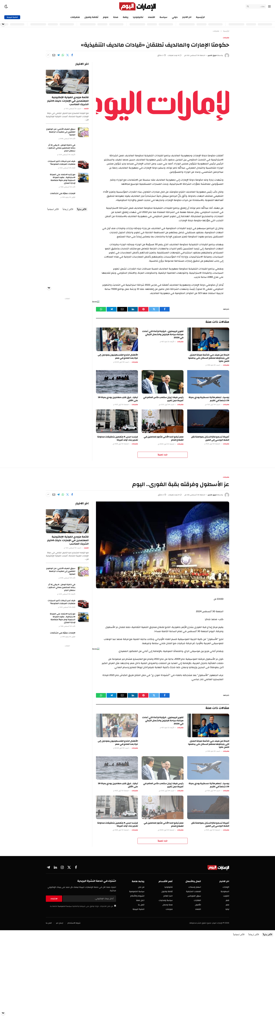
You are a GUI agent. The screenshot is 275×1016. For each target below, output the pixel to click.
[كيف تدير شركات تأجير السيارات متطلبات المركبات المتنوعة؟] (83, 164)
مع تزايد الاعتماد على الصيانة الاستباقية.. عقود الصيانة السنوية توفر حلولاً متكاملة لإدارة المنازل (62, 179)
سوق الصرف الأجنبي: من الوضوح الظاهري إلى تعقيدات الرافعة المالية (60, 132)
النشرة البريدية (12, 17)
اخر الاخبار (186, 17)
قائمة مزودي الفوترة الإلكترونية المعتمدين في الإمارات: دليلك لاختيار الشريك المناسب (68, 101)
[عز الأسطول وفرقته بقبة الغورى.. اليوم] (162, 544)
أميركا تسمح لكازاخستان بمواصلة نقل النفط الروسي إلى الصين (210, 438)
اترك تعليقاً (162, 454)
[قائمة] (269, 6)
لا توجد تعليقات (173, 55)
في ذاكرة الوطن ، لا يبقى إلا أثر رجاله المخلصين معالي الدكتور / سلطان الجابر (61, 148)
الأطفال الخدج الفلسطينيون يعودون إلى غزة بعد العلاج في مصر (118, 356)
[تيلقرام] (58, 55)
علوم (106, 17)
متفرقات (75, 17)
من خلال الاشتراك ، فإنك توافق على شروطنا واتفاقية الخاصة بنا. (81, 906)
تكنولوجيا (138, 17)
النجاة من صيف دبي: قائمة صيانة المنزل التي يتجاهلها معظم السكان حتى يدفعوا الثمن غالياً (208, 358)
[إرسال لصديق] (54, 55)
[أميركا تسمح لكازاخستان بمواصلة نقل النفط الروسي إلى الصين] (208, 421)
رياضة (125, 17)
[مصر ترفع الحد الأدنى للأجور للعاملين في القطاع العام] (163, 421)
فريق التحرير (212, 55)
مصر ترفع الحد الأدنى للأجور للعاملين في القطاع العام (164, 438)
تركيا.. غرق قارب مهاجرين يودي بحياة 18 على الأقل (118, 399)
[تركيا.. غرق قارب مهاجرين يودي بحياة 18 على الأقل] (117, 382)
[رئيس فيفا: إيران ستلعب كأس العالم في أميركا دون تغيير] (163, 382)
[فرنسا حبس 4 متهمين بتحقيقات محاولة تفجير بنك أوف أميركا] (117, 421)
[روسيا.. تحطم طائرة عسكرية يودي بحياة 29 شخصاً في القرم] (208, 382)
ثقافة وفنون (91, 17)
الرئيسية (200, 17)
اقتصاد (151, 17)
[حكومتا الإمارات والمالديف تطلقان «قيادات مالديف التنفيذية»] (162, 105)
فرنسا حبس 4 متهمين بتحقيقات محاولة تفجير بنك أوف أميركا (117, 438)
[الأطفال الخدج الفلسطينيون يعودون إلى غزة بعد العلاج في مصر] (117, 339)
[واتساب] (63, 55)
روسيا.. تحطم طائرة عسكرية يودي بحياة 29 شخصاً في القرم (209, 399)
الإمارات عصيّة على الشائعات (62, 193)
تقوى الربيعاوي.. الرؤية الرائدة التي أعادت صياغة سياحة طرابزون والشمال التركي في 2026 (162, 334)
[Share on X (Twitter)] (67, 55)
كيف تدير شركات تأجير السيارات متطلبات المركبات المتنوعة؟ (61, 163)
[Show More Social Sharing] (48, 55)
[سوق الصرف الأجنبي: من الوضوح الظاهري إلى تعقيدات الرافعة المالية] (83, 132)
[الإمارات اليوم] (137, 6)
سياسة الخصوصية (64, 906)
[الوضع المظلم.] (6, 6)
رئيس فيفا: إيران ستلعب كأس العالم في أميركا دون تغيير (163, 399)
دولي (175, 17)
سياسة (163, 17)
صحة (115, 17)
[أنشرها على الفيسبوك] (72, 55)
